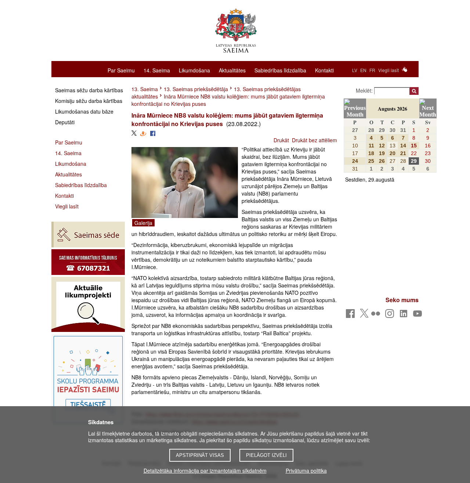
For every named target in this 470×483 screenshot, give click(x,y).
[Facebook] (351, 315)
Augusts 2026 (392, 108)
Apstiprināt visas (200, 455)
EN (363, 70)
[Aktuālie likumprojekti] (88, 304)
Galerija (143, 222)
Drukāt (281, 140)
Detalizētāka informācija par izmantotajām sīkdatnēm (205, 470)
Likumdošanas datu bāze (84, 111)
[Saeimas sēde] (88, 234)
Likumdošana (194, 70)
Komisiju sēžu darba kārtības (88, 100)
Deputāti (65, 122)
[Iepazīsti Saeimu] (88, 380)
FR (372, 70)
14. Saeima (157, 70)
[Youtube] (418, 315)
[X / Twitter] (364, 315)
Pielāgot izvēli (266, 455)
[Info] (88, 262)
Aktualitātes (232, 70)
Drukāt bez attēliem (314, 140)
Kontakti (324, 70)
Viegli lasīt (388, 70)
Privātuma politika (306, 470)
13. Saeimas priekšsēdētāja (196, 89)
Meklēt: (365, 90)
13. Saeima (144, 89)
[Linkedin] (405, 315)
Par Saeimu (121, 70)
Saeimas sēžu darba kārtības (89, 90)
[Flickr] (377, 315)
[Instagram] (391, 315)
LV (354, 70)
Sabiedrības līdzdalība (280, 70)
